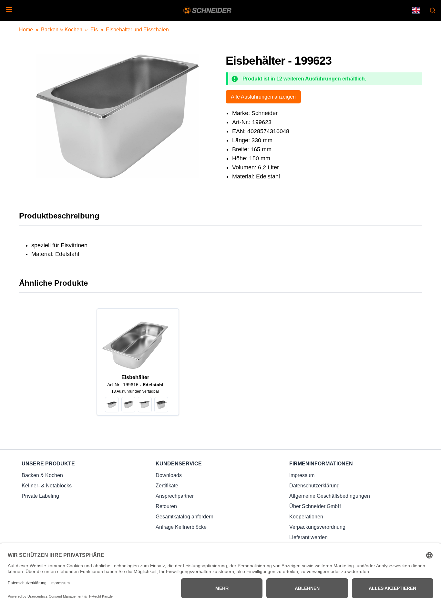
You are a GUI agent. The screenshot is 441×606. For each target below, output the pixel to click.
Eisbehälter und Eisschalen (137, 29)
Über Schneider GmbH (315, 506)
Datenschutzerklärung (314, 485)
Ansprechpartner (175, 496)
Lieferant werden (308, 537)
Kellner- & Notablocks (47, 485)
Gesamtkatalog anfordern (184, 516)
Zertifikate (167, 485)
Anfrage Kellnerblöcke (181, 527)
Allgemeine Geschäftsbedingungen (329, 496)
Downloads (169, 475)
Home (26, 29)
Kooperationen (306, 516)
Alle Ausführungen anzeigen (263, 97)
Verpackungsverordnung (317, 527)
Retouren (166, 506)
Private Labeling (40, 496)
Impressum (301, 475)
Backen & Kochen (61, 29)
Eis (94, 29)
